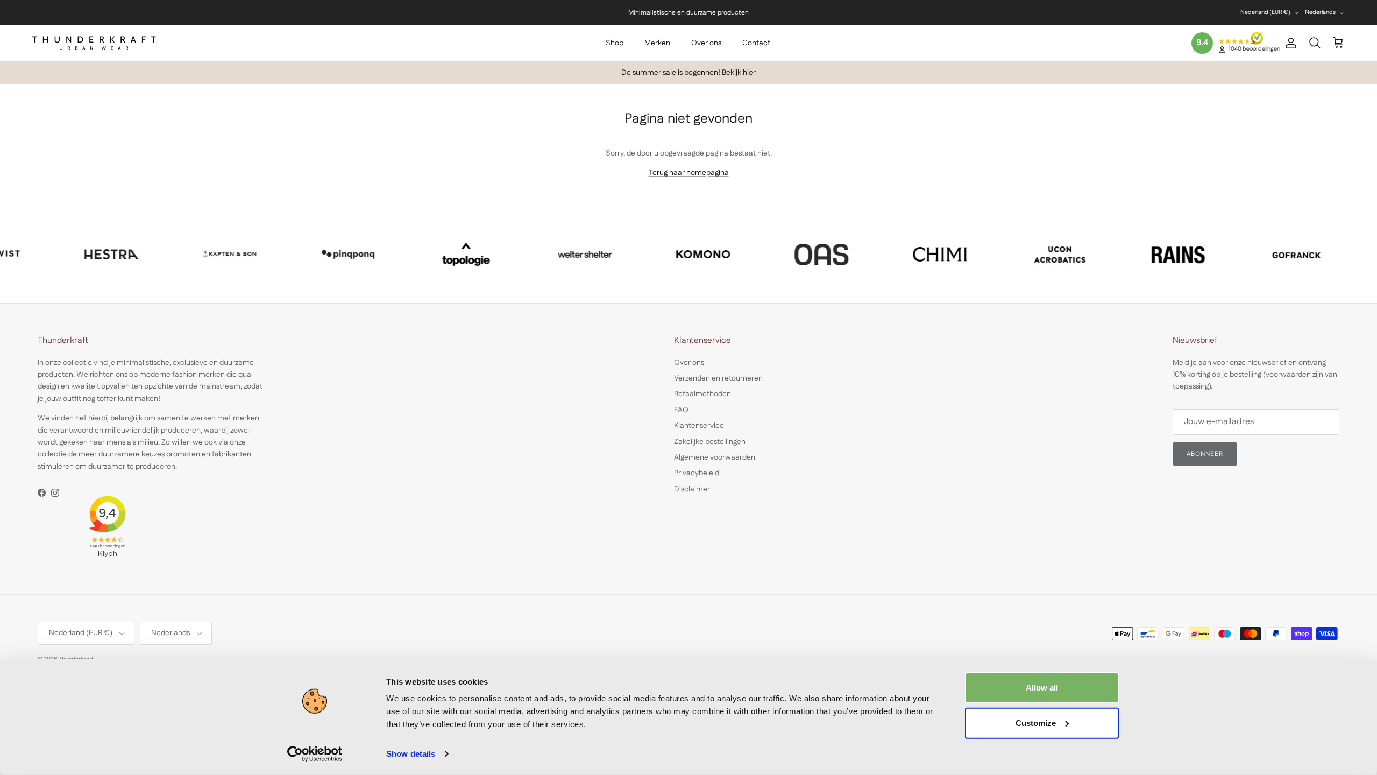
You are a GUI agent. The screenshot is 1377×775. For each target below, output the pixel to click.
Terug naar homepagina (689, 172)
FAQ (681, 410)
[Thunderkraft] (94, 43)
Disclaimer (692, 489)
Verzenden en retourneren (718, 378)
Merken (657, 43)
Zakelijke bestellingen (710, 441)
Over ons (706, 43)
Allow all (1042, 687)
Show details (410, 753)
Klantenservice (699, 425)
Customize (1036, 722)
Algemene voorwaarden (714, 457)
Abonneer (1205, 454)
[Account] (1288, 43)
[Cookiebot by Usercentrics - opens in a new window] (315, 754)
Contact (756, 43)
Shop (614, 43)
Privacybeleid (696, 473)
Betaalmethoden (702, 394)
